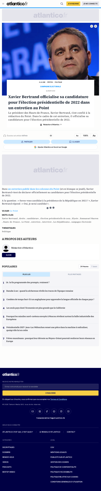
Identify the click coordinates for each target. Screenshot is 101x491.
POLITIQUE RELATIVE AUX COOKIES (64, 477)
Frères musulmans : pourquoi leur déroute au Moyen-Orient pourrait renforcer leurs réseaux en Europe (50, 339)
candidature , (33, 218)
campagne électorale (81, 222)
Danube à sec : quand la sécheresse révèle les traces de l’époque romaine (39, 291)
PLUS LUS (26, 274)
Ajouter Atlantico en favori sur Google (52, 147)
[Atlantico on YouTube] (68, 411)
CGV (52, 447)
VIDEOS (5, 462)
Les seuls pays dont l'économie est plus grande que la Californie (35, 308)
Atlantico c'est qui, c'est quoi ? (17, 432)
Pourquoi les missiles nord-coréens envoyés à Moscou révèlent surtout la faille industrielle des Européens (50, 318)
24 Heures (84, 266)
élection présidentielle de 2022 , (56, 218)
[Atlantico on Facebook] (47, 411)
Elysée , (76, 218)
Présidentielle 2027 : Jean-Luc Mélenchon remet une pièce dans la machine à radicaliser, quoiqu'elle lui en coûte (47, 328)
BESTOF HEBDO (8, 472)
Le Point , (26, 222)
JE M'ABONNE (73, 4)
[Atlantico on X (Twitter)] (40, 411)
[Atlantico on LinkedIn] (54, 411)
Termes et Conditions (58, 399)
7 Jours (94, 266)
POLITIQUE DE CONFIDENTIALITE (63, 467)
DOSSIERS (6, 452)
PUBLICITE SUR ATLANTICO (61, 457)
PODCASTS (6, 467)
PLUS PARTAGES (74, 274)
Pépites (50, 82)
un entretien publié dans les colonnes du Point (33, 188)
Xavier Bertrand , (10, 218)
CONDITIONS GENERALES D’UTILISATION (66, 482)
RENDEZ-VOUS (8, 457)
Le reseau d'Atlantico (50, 432)
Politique (58, 82)
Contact (71, 432)
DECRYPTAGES (8, 447)
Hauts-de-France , (12, 222)
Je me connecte (90, 4)
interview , (47, 222)
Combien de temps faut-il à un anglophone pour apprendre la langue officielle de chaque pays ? (50, 299)
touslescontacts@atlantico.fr (50, 418)
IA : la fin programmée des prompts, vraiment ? (27, 282)
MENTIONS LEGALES (58, 452)
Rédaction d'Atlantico (51, 124)
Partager (28, 142)
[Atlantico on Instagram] (61, 411)
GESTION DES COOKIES (59, 462)
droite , (23, 218)
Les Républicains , (62, 222)
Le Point (14, 210)
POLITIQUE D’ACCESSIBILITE (61, 472)
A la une (42, 82)
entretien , (36, 222)
